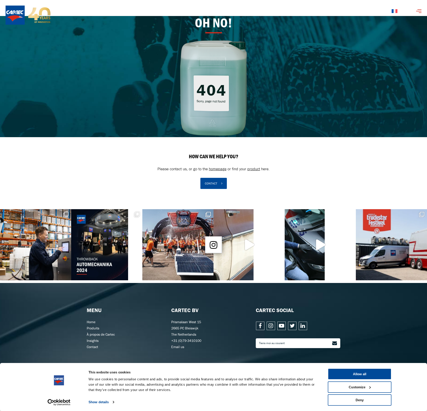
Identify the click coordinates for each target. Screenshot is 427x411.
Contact (92, 347)
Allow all (359, 374)
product (253, 168)
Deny (360, 400)
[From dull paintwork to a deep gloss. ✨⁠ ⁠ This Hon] (320, 244)
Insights (93, 340)
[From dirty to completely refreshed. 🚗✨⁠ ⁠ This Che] (249, 244)
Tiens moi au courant (272, 343)
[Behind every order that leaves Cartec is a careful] (35, 244)
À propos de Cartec (101, 334)
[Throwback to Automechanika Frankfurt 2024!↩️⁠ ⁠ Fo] (106, 244)
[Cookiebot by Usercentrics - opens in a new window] (59, 402)
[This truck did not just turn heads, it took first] (391, 244)
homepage (217, 168)
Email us (177, 347)
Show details (99, 402)
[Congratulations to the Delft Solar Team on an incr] (178, 244)
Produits (93, 328)
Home (91, 322)
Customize (357, 387)
